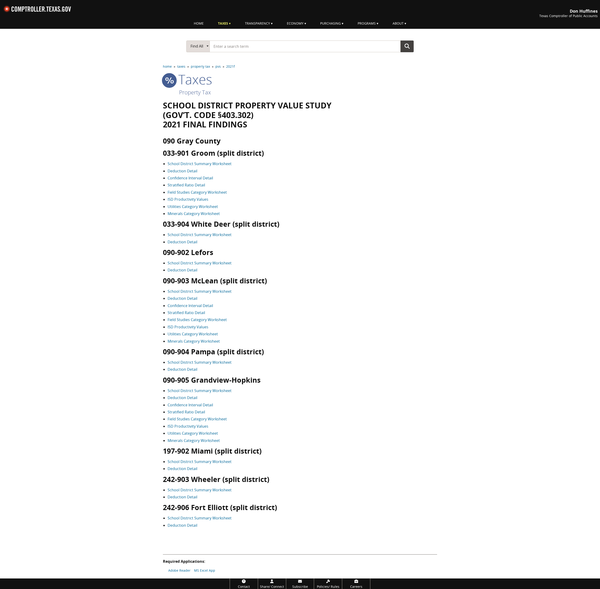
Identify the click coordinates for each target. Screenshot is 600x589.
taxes (181, 66)
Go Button (407, 46)
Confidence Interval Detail (190, 178)
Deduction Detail (182, 171)
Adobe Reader (179, 570)
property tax (200, 66)
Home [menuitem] (199, 23)
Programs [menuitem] (367, 23)
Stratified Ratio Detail (186, 185)
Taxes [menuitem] (223, 23)
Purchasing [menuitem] (330, 23)
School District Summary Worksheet (200, 163)
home (167, 66)
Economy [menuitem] (295, 23)
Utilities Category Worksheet (193, 206)
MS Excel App (204, 570)
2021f (230, 66)
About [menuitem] (398, 23)
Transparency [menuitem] (257, 23)
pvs (218, 66)
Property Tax (195, 92)
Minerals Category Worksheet (194, 213)
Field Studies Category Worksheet (197, 192)
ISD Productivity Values (188, 199)
